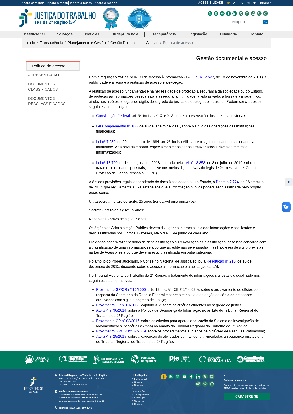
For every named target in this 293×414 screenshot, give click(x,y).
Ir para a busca (81, 3)
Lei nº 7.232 (106, 142)
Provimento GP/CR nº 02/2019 (121, 331)
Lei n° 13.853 (194, 163)
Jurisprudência (139, 391)
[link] (37, 358)
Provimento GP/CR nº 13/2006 (121, 290)
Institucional (140, 379)
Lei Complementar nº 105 (117, 126)
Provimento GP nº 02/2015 (117, 321)
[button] (34, 34)
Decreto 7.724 (227, 182)
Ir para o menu (57, 3)
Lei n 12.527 (204, 77)
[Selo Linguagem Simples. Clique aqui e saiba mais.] (139, 22)
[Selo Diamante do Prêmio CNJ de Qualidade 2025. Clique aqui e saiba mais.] (114, 28)
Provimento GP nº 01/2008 (117, 305)
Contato (138, 404)
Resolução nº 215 (221, 261)
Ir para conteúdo (33, 3)
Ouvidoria (139, 401)
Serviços (138, 382)
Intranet (265, 3)
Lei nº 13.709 (107, 163)
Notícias (138, 385)
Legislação (140, 397)
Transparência (141, 394)
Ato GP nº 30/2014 (111, 310)
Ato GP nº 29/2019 (111, 336)
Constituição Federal (113, 116)
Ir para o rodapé (105, 3)
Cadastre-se (246, 396)
